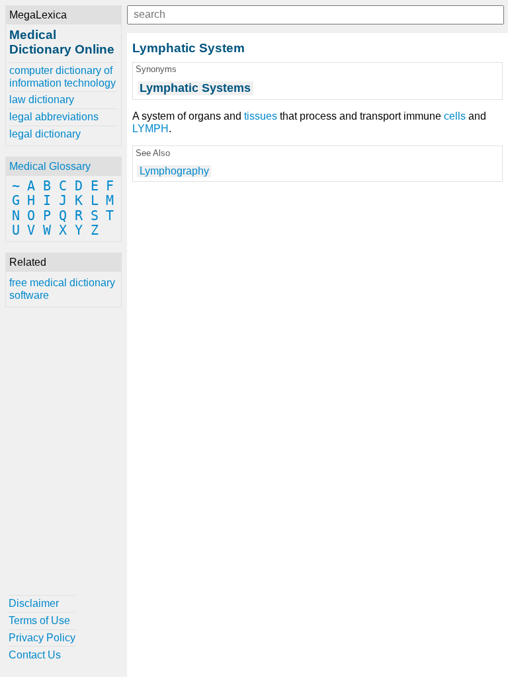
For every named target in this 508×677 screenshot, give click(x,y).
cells (455, 116)
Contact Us (35, 654)
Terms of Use (39, 620)
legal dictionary (45, 133)
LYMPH (150, 128)
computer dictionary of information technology (62, 76)
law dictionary (41, 99)
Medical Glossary (50, 166)
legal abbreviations (54, 116)
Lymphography (174, 171)
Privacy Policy (42, 637)
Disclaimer (34, 603)
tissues (260, 116)
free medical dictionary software (62, 288)
